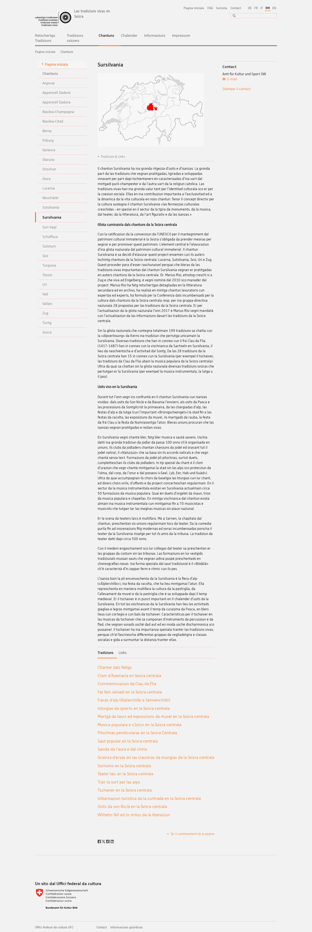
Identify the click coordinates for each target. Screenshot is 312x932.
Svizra (47, 332)
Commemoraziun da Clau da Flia (127, 683)
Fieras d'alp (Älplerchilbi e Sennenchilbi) (134, 700)
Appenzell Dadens (56, 92)
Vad (45, 294)
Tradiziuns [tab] (106, 653)
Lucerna (48, 188)
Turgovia (49, 265)
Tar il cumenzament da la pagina (192, 834)
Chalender (129, 35)
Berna (47, 131)
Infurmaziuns (154, 35)
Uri (44, 284)
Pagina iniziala (194, 8)
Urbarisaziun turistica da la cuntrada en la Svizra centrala (149, 798)
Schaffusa (50, 236)
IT (261, 8)
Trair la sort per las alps (119, 782)
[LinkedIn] (112, 841)
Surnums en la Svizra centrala (124, 765)
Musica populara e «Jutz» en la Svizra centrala (139, 724)
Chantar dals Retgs (115, 667)
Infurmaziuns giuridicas (126, 927)
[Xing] (108, 841)
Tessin (47, 275)
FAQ (210, 8)
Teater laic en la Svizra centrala (125, 773)
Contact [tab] (229, 66)
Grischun (49, 169)
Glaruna (48, 159)
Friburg (48, 140)
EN (274, 8)
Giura (46, 178)
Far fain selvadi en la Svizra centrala (130, 691)
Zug (45, 313)
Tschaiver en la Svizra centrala (125, 790)
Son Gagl (49, 227)
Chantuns (110, 37)
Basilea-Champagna (58, 111)
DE (250, 8)
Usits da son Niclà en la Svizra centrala (132, 806)
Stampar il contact (236, 89)
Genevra (48, 150)
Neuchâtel (50, 197)
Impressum (181, 35)
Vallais (47, 303)
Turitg (47, 322)
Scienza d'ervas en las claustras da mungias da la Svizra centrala (156, 757)
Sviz (45, 255)
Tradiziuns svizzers (75, 38)
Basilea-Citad (52, 121)
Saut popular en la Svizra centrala (128, 741)
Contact (235, 8)
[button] (232, 15)
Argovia (48, 83)
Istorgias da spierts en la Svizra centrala (134, 708)
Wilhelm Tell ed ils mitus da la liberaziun (134, 814)
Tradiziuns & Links (113, 156)
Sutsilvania (50, 207)
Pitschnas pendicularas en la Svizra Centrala (137, 732)
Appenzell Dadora (56, 102)
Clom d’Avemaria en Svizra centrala (129, 675)
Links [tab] (123, 653)
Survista (221, 8)
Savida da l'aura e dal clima (122, 749)
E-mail (231, 79)
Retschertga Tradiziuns (45, 38)
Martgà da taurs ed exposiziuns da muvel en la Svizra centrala (153, 716)
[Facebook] (100, 841)
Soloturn (49, 246)
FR (256, 8)
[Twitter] (104, 841)
